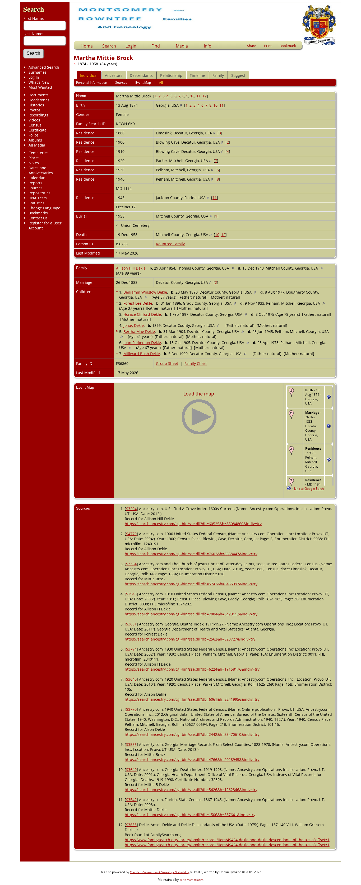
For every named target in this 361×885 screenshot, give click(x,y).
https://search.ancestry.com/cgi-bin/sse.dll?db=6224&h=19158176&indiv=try (192, 669)
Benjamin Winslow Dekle (145, 292)
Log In (34, 77)
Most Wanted (40, 87)
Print (268, 45)
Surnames (38, 72)
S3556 (131, 744)
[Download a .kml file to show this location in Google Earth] (329, 397)
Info (207, 46)
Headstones (39, 99)
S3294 (131, 508)
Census (35, 125)
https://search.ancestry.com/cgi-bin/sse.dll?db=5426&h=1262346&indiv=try (191, 789)
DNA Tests (38, 197)
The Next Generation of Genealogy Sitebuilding (159, 872)
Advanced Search (44, 67)
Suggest (238, 75)
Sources (36, 187)
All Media (37, 145)
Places (34, 157)
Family (218, 75)
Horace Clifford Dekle (142, 314)
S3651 (131, 624)
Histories (36, 104)
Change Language (44, 207)
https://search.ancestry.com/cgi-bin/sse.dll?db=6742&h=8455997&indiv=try (191, 583)
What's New (39, 82)
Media (182, 46)
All (161, 82)
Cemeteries (39, 152)
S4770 (131, 533)
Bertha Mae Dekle (139, 331)
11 (198, 95)
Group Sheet (167, 363)
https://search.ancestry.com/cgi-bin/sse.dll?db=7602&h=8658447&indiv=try (191, 553)
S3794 (131, 649)
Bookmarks (38, 212)
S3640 (131, 679)
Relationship (171, 75)
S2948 (131, 593)
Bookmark (288, 45)
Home (87, 46)
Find (155, 46)
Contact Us (38, 217)
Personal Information (91, 82)
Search (33, 9)
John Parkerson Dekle (142, 342)
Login (131, 46)
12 (204, 95)
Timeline (197, 75)
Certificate (38, 130)
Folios (34, 135)
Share (251, 45)
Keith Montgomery (191, 880)
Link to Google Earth (309, 488)
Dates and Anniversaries (41, 170)
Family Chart (195, 363)
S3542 (131, 799)
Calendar (37, 177)
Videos (34, 120)
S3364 (131, 563)
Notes (34, 162)
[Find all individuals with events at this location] (181, 105)
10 (192, 95)
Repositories (39, 192)
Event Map (143, 82)
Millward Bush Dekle (141, 353)
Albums (35, 140)
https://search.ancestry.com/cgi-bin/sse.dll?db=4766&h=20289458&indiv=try (192, 759)
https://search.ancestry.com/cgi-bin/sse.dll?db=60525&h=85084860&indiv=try (193, 523)
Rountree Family (170, 243)
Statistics (36, 202)
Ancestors (113, 75)
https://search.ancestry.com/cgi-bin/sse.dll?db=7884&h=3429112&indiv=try (191, 613)
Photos (34, 109)
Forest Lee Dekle (137, 303)
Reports (35, 182)
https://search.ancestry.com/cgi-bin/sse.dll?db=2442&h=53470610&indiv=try (192, 734)
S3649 (131, 769)
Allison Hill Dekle (131, 268)
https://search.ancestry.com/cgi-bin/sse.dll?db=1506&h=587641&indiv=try (190, 814)
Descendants (141, 75)
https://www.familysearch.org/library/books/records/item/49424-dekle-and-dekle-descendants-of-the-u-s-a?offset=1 (227, 839)
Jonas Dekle (133, 325)
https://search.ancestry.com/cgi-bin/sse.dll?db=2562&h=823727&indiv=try (190, 639)
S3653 (131, 824)
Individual (89, 75)
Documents (39, 94)
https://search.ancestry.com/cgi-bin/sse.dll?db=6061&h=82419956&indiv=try (192, 699)
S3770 (131, 709)
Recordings (38, 114)
